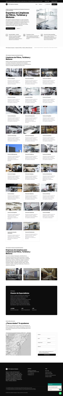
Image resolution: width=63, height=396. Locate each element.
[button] (18, 344)
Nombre (39, 334)
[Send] (60, 389)
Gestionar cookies (54, 1)
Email (39, 338)
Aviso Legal (47, 370)
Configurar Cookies (48, 376)
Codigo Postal (40, 342)
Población (49, 342)
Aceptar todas (47, 1)
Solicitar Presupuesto (10, 28)
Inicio (36, 4)
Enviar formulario (47, 354)
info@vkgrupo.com (31, 374)
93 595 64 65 (48, 4)
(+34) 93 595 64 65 (31, 373)
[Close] (60, 384)
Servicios (40, 4)
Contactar (53, 4)
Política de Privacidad (48, 351)
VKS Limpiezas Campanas (13, 4)
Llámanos (18, 28)
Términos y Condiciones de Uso (43, 352)
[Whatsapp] (60, 393)
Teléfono (49, 338)
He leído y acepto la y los (46, 352)
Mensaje (39, 346)
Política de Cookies (48, 372)
